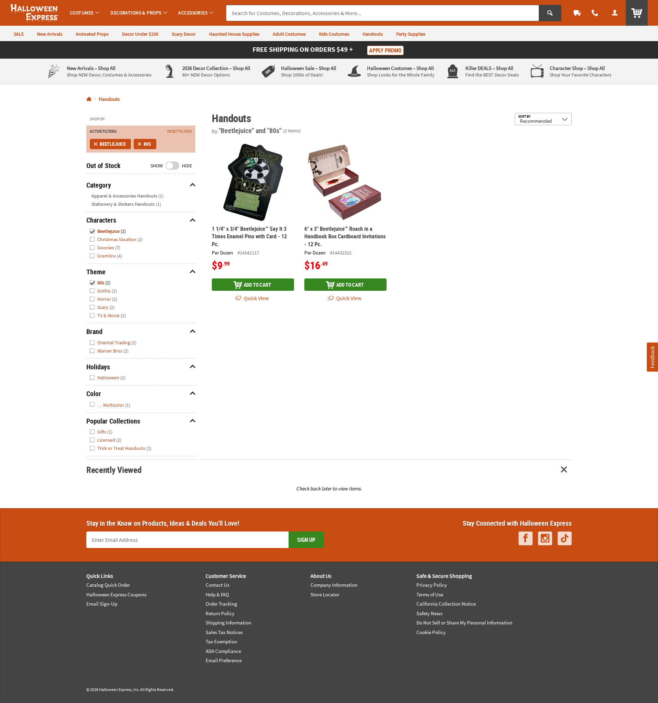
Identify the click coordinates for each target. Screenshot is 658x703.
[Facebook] (526, 539)
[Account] (615, 13)
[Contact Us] (595, 13)
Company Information (333, 585)
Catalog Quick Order (108, 585)
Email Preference (224, 660)
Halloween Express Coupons (116, 594)
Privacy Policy (431, 585)
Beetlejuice (113, 144)
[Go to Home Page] (89, 99)
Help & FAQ (217, 594)
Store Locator (324, 594)
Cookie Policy (431, 632)
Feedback (652, 357)
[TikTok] (565, 539)
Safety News (429, 613)
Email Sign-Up (101, 603)
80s (147, 144)
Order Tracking (221, 603)
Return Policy (220, 613)
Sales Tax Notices (224, 632)
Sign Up (306, 540)
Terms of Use (429, 594)
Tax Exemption (221, 641)
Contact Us (217, 585)
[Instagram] (545, 539)
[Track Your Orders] (577, 13)
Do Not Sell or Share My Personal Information (464, 622)
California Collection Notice (446, 603)
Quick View (256, 298)
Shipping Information (228, 622)
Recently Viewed (113, 469)
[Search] (550, 13)
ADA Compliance (223, 651)
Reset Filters (179, 131)
